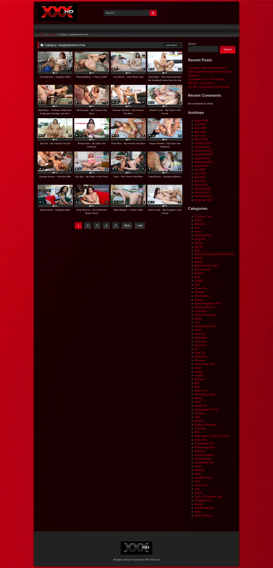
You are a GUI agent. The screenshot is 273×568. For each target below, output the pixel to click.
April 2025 (200, 181)
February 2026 (202, 143)
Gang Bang (200, 337)
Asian (197, 231)
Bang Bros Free (203, 235)
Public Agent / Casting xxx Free (211, 436)
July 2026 (199, 124)
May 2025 (199, 177)
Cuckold (199, 292)
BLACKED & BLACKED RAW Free (214, 254)
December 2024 (203, 196)
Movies (198, 398)
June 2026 (200, 128)
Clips (197, 284)
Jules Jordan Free (204, 364)
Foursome (200, 333)
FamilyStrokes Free (205, 326)
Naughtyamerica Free (206, 409)
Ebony (198, 318)
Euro (197, 322)
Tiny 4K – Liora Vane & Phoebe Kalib (209, 87)
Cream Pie (200, 288)
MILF (197, 383)
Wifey (197, 511)
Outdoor (198, 421)
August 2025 (201, 166)
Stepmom (199, 470)
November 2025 (203, 154)
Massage (199, 379)
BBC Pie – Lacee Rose (201, 83)
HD (196, 349)
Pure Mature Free (204, 443)
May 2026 (199, 131)
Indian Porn (200, 356)
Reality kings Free (204, 447)
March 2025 (201, 184)
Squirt (197, 466)
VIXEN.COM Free (204, 508)
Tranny (198, 492)
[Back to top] (263, 559)
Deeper (198, 299)
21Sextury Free (203, 216)
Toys (197, 489)
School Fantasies (204, 455)
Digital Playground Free (207, 303)
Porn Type (200, 428)
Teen (197, 481)
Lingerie (198, 375)
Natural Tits (200, 405)
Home (42, 34)
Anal (197, 227)
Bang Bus (199, 239)
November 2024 (203, 200)
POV (197, 432)
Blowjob (198, 261)
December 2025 (203, 150)
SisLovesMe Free (204, 462)
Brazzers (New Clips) (206, 265)
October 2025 (201, 158)
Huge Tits (199, 352)
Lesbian (198, 371)
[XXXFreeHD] (57, 13)
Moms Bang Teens (204, 394)
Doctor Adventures (204, 307)
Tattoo (197, 474)
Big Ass (198, 243)
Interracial (199, 360)
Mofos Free (200, 390)
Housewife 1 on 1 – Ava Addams (206, 79)
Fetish (197, 330)
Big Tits (198, 246)
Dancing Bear (202, 296)
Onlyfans (199, 413)
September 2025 (203, 162)
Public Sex (200, 439)
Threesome (200, 485)
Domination (200, 311)
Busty (197, 277)
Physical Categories (205, 424)
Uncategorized (202, 500)
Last (139, 225)
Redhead (199, 451)
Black (197, 250)
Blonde (198, 258)
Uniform (198, 504)
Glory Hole (200, 341)
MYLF (197, 402)
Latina (197, 368)
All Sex (198, 220)
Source (52, 34)
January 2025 (202, 192)
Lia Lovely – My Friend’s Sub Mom (207, 68)
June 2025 (200, 173)
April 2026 (200, 135)
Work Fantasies (203, 515)
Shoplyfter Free (203, 458)
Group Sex (200, 345)
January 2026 (202, 147)
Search (192, 43)
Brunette (199, 273)
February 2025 (202, 188)
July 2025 (199, 169)
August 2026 (201, 120)
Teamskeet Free (203, 477)
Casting (198, 280)
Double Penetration (205, 315)
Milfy (197, 386)
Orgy (197, 417)
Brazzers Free (202, 269)
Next (127, 225)
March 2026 (201, 139)
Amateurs (199, 224)
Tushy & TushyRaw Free (208, 496)
